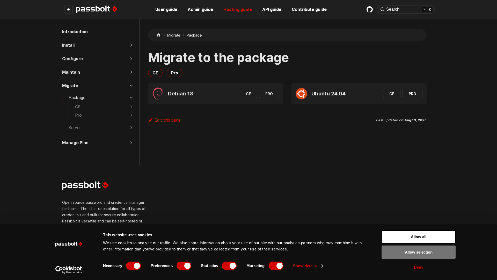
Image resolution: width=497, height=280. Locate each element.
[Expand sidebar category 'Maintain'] (131, 72)
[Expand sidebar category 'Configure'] (131, 58)
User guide (166, 9)
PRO (269, 94)
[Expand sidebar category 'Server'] (131, 127)
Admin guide (200, 9)
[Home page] (158, 35)
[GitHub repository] (370, 9)
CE (155, 72)
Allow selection (419, 252)
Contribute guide (309, 9)
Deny (418, 267)
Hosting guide (237, 9)
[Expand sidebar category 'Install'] (131, 45)
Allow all (418, 237)
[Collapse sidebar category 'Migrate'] (131, 85)
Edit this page (168, 120)
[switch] (184, 266)
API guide (271, 9)
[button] (103, 107)
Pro (174, 72)
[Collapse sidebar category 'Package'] (131, 97)
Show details (305, 266)
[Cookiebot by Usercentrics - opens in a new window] (68, 270)
